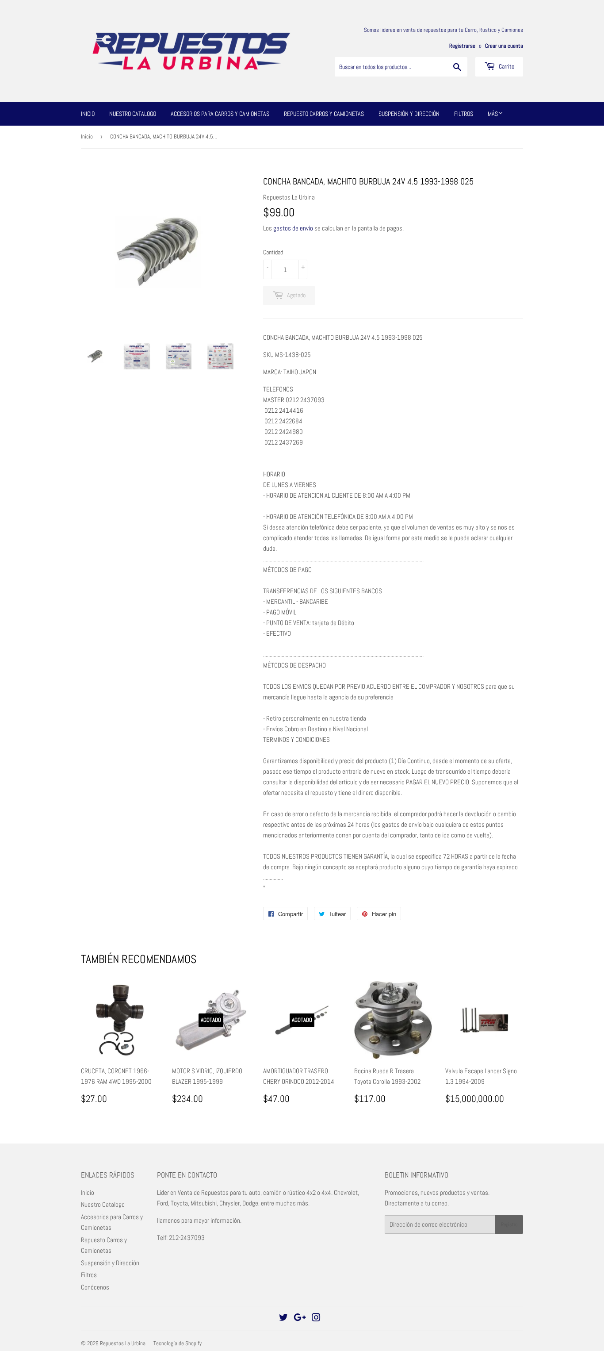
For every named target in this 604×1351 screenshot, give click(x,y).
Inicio (88, 114)
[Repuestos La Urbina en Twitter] (283, 1318)
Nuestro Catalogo (132, 114)
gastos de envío (293, 228)
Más (493, 114)
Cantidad (273, 252)
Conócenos (95, 1287)
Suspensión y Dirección (409, 114)
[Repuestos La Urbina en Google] (300, 1318)
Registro (509, 1224)
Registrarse (462, 46)
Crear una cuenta (504, 46)
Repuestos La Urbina (122, 1343)
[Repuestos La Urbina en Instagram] (316, 1318)
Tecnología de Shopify (177, 1343)
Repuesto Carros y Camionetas (324, 114)
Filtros (463, 114)
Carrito (505, 66)
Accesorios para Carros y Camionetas (220, 114)
